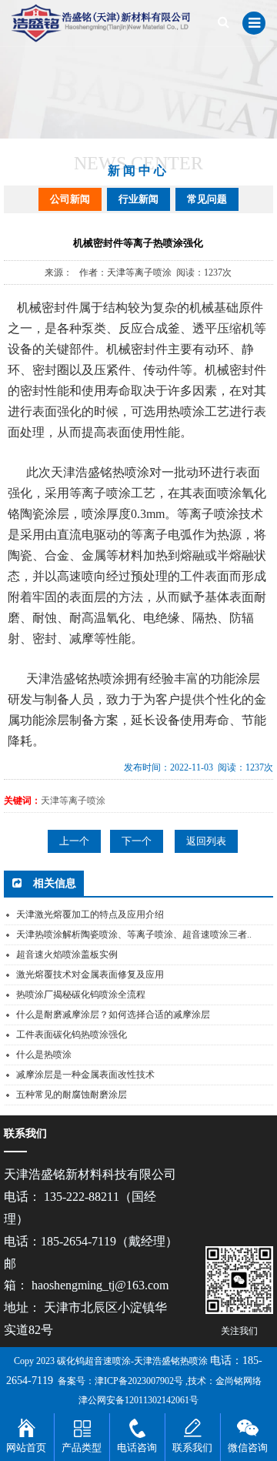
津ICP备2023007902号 (139, 1381)
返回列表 (206, 841)
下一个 (137, 841)
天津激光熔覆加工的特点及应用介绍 (90, 914)
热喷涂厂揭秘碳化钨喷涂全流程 (80, 994)
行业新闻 (138, 199)
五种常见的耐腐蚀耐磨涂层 (71, 1094)
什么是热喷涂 (44, 1054)
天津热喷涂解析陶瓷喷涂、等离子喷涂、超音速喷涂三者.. (134, 934)
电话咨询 (137, 1447)
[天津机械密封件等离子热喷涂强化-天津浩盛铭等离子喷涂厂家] (106, 23)
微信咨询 (248, 1447)
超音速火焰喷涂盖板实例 (67, 954)
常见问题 (207, 199)
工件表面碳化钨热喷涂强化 (71, 1034)
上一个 (74, 841)
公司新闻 (70, 199)
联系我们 (192, 1447)
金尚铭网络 (238, 1381)
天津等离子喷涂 (73, 800)
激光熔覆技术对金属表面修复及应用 (90, 974)
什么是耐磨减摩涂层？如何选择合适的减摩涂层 (113, 1014)
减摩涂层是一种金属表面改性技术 (85, 1074)
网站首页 (26, 1447)
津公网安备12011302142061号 (138, 1400)
